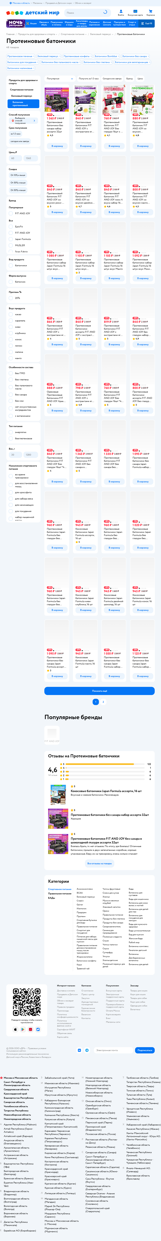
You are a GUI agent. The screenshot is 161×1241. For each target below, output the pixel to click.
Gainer (80, 904)
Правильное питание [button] (59, 893)
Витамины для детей (138, 964)
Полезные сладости (112, 937)
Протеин (81, 916)
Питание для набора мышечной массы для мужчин (87, 939)
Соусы (106, 948)
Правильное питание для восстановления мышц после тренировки (87, 949)
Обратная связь (64, 1033)
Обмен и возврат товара (65, 1002)
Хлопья (106, 897)
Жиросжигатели (84, 957)
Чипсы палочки (110, 944)
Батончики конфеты (86, 961)
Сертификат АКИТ (66, 1029)
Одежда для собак (138, 1005)
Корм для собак (137, 1002)
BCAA (80, 893)
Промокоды (63, 1010)
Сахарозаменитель (112, 926)
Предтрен (81, 912)
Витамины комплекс (139, 946)
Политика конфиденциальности (67, 1015)
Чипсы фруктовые (111, 889)
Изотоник (81, 908)
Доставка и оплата (66, 990)
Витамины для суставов (135, 894)
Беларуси (46, 1057)
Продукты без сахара (113, 922)
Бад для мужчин (136, 934)
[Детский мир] (32, 13)
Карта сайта (62, 1037)
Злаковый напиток (112, 907)
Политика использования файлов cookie (64, 1023)
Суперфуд (107, 952)
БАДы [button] (51, 898)
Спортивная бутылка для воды (87, 921)
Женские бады (136, 938)
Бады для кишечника (138, 899)
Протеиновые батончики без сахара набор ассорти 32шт (110, 815)
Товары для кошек (138, 990)
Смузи (106, 940)
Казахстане (34, 1057)
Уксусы (106, 956)
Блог (108, 1018)
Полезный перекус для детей (114, 965)
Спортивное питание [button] (59, 889)
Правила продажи (65, 1007)
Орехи (106, 911)
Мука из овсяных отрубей (111, 901)
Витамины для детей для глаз (138, 910)
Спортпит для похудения (83, 931)
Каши (79, 964)
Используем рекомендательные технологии (27, 1054)
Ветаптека (135, 1009)
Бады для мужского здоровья (138, 925)
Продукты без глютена (114, 919)
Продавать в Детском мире (67, 995)
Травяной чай (83, 968)
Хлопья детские (110, 960)
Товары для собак (138, 998)
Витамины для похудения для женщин (136, 918)
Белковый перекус (100, 34)
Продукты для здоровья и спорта (36, 34)
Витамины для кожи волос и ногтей (138, 904)
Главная (10, 34)
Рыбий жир (134, 942)
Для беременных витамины (137, 959)
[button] (146, 23)
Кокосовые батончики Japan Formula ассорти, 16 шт (106, 791)
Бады (131, 889)
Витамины (134, 954)
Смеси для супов (111, 893)
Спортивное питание (72, 34)
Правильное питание (87, 926)
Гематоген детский (138, 950)
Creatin (80, 901)
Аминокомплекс (85, 889)
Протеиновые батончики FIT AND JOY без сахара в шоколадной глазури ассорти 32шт (106, 840)
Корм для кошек (138, 994)
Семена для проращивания (110, 931)
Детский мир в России (17, 1057)
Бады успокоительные (139, 930)
